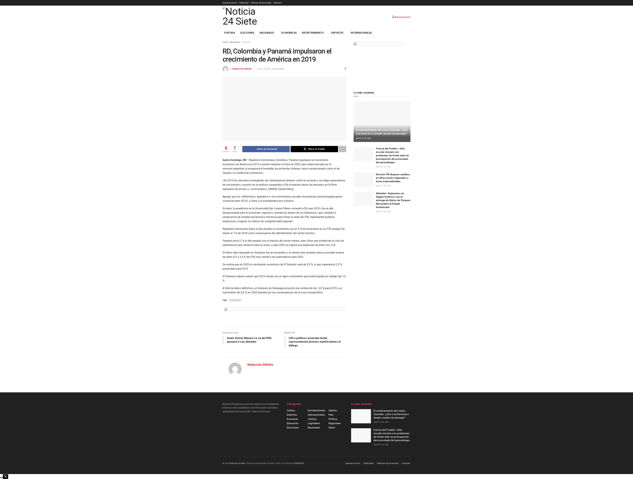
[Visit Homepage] (245, 17)
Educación (292, 423)
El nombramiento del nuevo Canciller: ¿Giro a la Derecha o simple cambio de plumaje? (391, 414)
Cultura (291, 410)
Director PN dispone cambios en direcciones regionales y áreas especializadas (393, 178)
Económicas (289, 32)
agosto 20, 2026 (363, 138)
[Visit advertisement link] (401, 17)
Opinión (333, 410)
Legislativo (314, 423)
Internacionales (361, 32)
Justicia (312, 419)
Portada (229, 32)
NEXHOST (299, 463)
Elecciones (247, 32)
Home (225, 42)
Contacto (277, 3)
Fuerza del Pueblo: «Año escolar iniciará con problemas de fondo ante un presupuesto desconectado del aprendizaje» (392, 155)
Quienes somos (230, 3)
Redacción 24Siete (242, 69)
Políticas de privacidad (261, 3)
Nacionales (267, 32)
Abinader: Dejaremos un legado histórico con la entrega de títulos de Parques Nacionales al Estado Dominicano (393, 200)
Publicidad (244, 3)
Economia (235, 300)
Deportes (337, 32)
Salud (332, 427)
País (331, 414)
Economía (246, 42)
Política (333, 419)
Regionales (335, 423)
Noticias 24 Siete (237, 463)
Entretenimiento (313, 32)
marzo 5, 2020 (263, 69)
